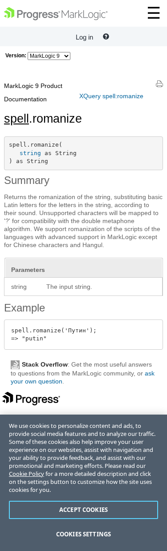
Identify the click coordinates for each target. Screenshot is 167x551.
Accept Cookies (83, 510)
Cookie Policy (26, 474)
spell (16, 118)
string (30, 153)
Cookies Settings (83, 534)
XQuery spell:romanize (111, 96)
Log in (84, 37)
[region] (83, 483)
